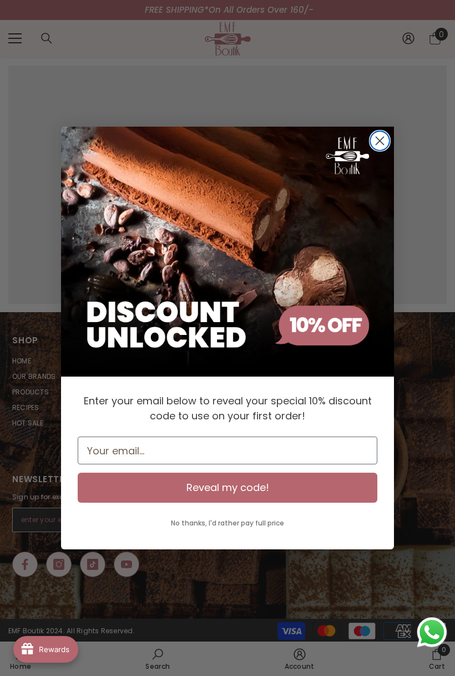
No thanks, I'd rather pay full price (227, 523)
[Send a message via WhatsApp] (431, 632)
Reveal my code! (227, 487)
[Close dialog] (380, 141)
